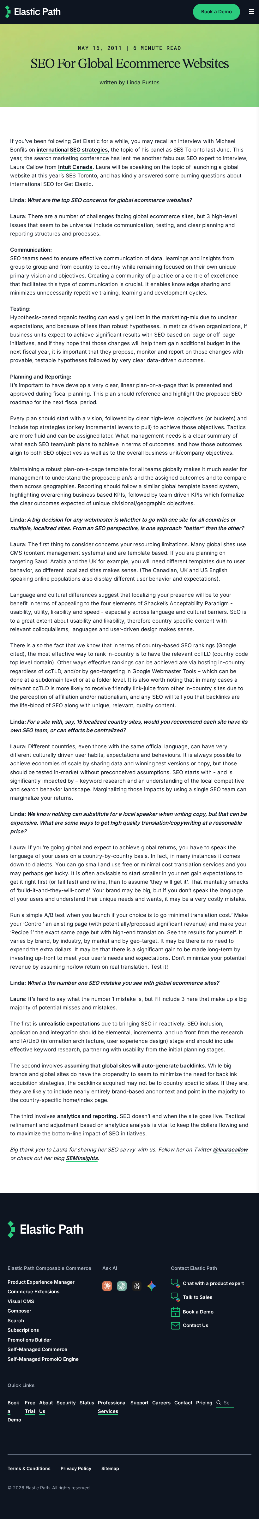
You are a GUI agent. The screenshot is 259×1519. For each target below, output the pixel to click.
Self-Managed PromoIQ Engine (43, 1359)
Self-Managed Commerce (37, 1349)
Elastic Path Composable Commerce (49, 1268)
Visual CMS (21, 1301)
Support (139, 1403)
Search (16, 1321)
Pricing (204, 1403)
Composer (19, 1311)
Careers (161, 1403)
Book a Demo (216, 12)
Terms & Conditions (29, 1468)
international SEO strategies (72, 150)
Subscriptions (23, 1330)
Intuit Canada (75, 167)
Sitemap (110, 1468)
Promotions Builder (29, 1340)
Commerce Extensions (33, 1292)
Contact (183, 1403)
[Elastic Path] (33, 11)
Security (66, 1403)
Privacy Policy (76, 1468)
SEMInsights (82, 1158)
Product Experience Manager (41, 1282)
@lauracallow (230, 1149)
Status (87, 1403)
